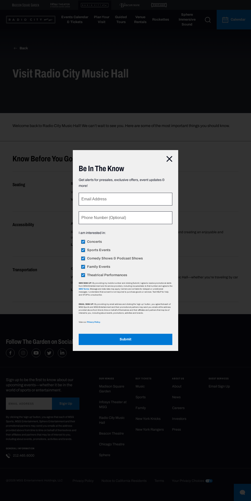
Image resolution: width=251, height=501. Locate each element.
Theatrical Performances (107, 275)
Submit (125, 339)
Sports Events (99, 250)
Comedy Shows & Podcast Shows (115, 258)
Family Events (98, 266)
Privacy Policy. (93, 322)
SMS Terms (84, 288)
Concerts (94, 241)
